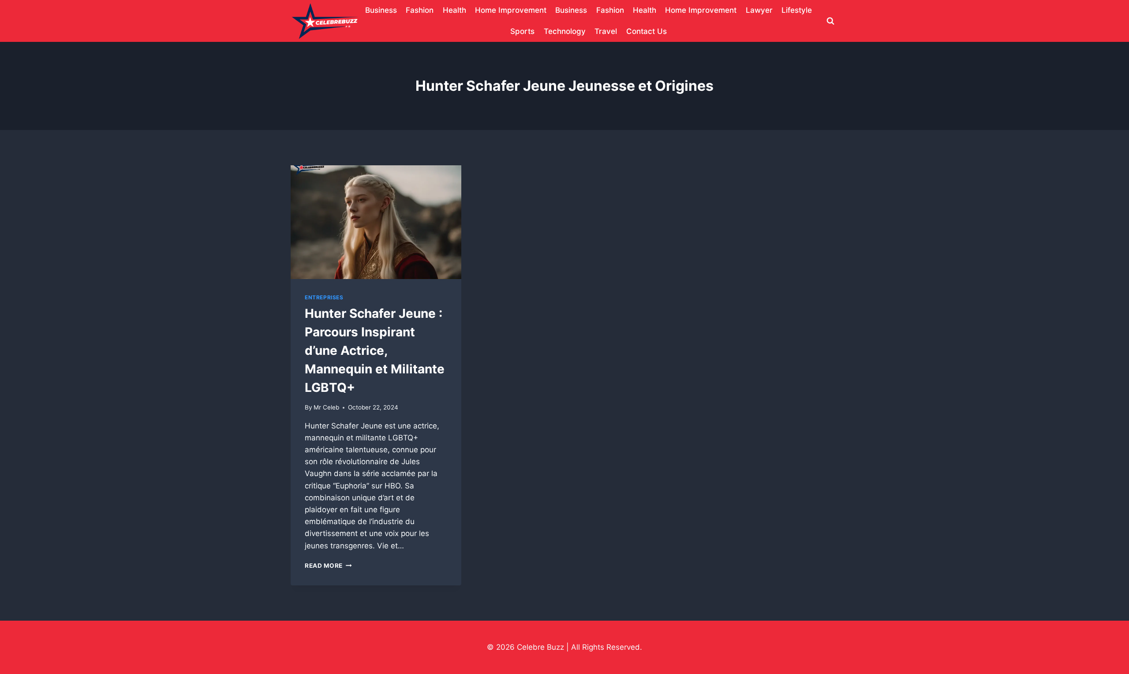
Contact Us (646, 31)
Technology (565, 31)
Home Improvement (510, 10)
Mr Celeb (326, 407)
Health (454, 10)
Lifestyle (796, 10)
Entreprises (324, 297)
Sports (522, 31)
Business (381, 10)
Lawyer (759, 10)
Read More (328, 565)
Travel (605, 31)
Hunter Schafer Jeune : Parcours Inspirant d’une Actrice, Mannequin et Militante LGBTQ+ (375, 350)
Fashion (420, 10)
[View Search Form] (830, 21)
